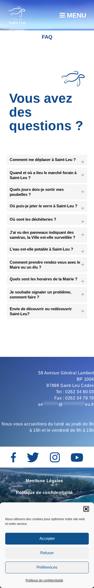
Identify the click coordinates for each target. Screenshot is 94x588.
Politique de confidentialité (44, 580)
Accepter (47, 538)
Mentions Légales (44, 481)
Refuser (47, 553)
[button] (86, 509)
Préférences (47, 567)
